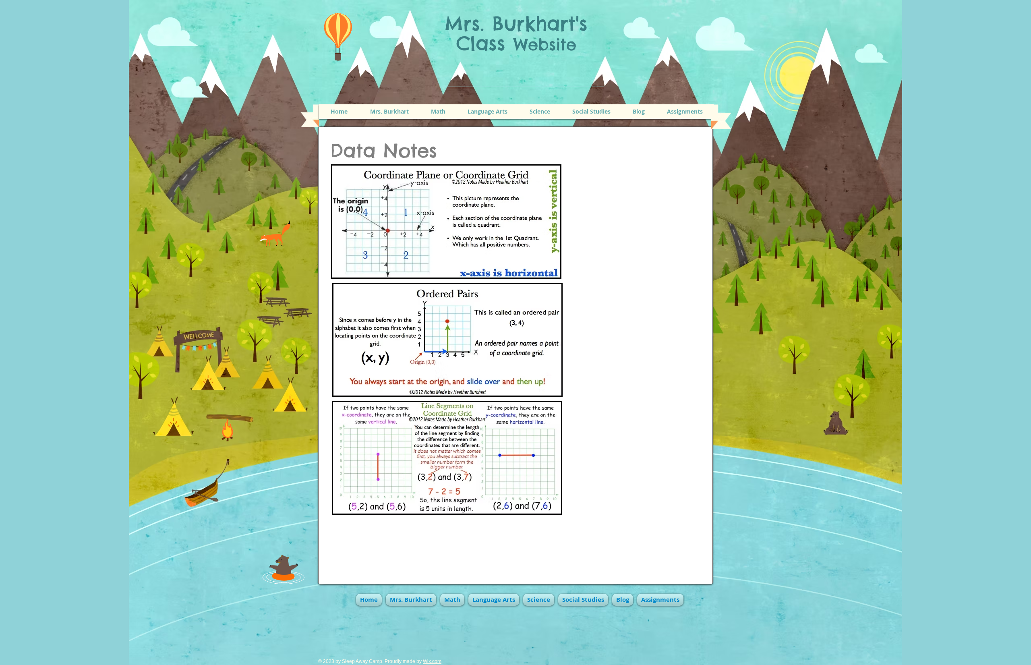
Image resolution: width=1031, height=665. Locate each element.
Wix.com (432, 661)
